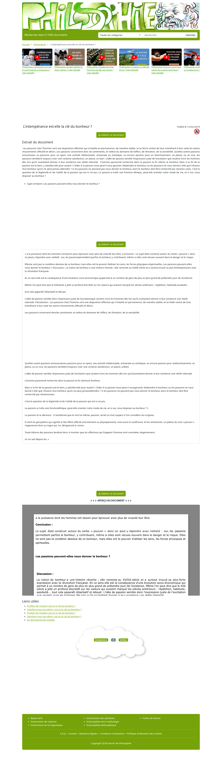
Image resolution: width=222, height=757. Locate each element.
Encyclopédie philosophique (101, 725)
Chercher (190, 35)
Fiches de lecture (152, 718)
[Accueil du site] (111, 14)
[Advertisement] (111, 101)
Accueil (26, 44)
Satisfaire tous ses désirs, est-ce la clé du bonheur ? (54, 609)
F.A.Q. (63, 733)
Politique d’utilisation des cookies (144, 733)
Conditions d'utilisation (112, 733)
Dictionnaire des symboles (101, 718)
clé (113, 640)
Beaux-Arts (36, 718)
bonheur (123, 640)
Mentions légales (88, 733)
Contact (73, 733)
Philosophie (40, 44)
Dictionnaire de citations (43, 721)
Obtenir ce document (112, 134)
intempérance (101, 640)
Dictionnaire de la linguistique (47, 725)
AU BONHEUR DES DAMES (41, 619)
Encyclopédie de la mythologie (103, 721)
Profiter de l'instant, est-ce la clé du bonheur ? (51, 605)
